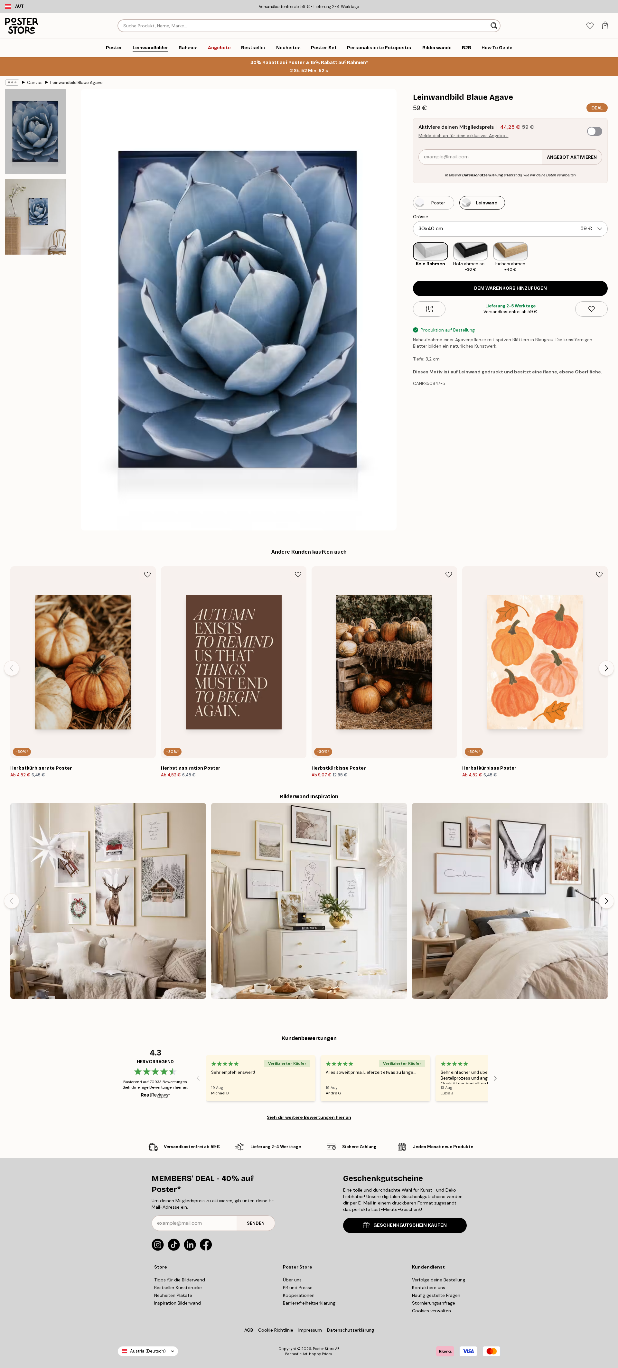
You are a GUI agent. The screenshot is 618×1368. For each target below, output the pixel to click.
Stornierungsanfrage (433, 1303)
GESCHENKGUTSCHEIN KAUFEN (410, 1225)
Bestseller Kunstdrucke (178, 1287)
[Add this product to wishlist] (591, 309)
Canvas (34, 82)
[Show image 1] (35, 131)
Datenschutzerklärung (482, 175)
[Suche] (495, 25)
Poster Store (323, 1348)
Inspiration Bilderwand (177, 1303)
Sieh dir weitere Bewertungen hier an (309, 1117)
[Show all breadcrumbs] (12, 82)
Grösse (420, 217)
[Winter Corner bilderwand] (108, 901)
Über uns (292, 1280)
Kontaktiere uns (428, 1287)
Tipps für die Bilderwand (179, 1280)
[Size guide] (429, 309)
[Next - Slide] (613, 257)
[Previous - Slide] (408, 257)
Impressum (310, 1330)
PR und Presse (298, 1287)
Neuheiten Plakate (173, 1295)
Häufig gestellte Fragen (436, 1295)
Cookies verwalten (431, 1311)
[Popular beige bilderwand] (309, 901)
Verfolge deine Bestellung (438, 1280)
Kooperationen (298, 1295)
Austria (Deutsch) (148, 1351)
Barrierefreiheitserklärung (309, 1303)
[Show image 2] (35, 217)
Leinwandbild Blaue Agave (76, 82)
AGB (248, 1330)
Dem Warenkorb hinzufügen (510, 288)
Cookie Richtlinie (275, 1330)
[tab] (589, 26)
